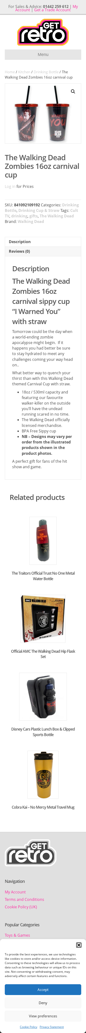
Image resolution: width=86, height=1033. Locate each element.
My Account (15, 892)
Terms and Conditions (24, 899)
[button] (78, 945)
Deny (43, 1002)
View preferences (43, 1016)
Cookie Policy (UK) (21, 907)
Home (10, 71)
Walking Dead (31, 221)
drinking (19, 216)
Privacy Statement (52, 1027)
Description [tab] (20, 241)
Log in (10, 186)
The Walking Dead (57, 216)
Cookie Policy (28, 1027)
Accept (43, 989)
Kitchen (24, 71)
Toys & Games (17, 935)
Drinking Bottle (46, 71)
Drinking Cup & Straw (38, 210)
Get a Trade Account (52, 9)
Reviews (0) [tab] (19, 251)
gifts (33, 216)
